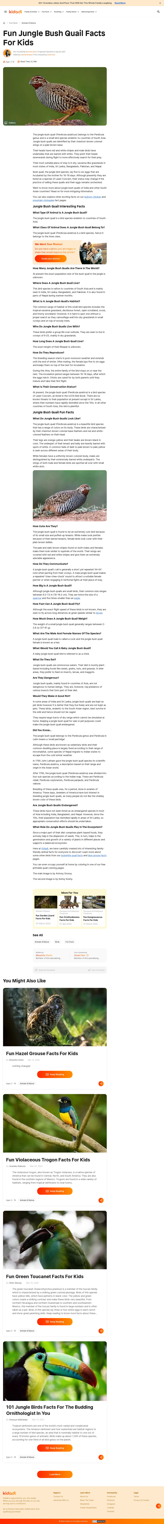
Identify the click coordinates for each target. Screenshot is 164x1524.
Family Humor (71, 12)
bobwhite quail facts (72, 855)
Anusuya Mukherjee (18, 1419)
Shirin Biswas (15, 1283)
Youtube (110, 1511)
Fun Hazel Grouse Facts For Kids (42, 1053)
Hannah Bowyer (27, 55)
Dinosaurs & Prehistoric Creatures (69, 912)
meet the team (87, 1500)
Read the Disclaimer (47, 970)
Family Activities (31, 12)
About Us (84, 1496)
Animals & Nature (43, 911)
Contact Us (58, 1496)
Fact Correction (98, 970)
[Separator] (158, 1506)
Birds (57, 942)
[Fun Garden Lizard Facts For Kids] (45, 902)
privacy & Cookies (141, 1500)
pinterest (111, 1500)
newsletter (85, 1504)
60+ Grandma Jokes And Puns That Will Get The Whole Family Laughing (75, 3)
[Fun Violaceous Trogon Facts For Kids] (55, 1123)
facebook (111, 1496)
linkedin (110, 1508)
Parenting (57, 12)
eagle (77, 598)
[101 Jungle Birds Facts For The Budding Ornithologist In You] (55, 1370)
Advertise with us (61, 1500)
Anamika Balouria (17, 1166)
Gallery (12, 122)
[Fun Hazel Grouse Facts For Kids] (55, 1017)
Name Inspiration (87, 12)
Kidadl (4, 23)
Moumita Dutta (31, 52)
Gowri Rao (51, 55)
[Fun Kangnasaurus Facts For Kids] (93, 902)
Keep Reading (57, 1074)
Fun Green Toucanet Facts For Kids (45, 1276)
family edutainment (88, 1508)
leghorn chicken (92, 196)
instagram (111, 1504)
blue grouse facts (97, 855)
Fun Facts (45, 12)
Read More (120, 3)
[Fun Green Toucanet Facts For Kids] (55, 1240)
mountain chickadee (43, 200)
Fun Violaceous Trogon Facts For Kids (48, 1160)
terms (136, 1496)
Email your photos (51, 258)
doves (99, 613)
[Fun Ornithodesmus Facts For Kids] (69, 902)
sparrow (37, 598)
